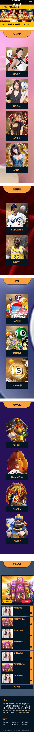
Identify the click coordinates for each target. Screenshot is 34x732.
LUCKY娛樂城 (20, 712)
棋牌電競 (15, 724)
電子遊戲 (25, 722)
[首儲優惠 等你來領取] (17, 15)
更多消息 (26, 601)
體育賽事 (15, 722)
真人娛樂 (5, 722)
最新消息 (25, 724)
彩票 (4, 724)
